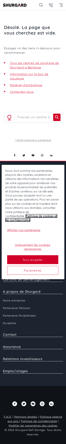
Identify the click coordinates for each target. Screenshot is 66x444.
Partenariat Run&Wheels (19, 315)
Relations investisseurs (23, 359)
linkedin (51, 155)
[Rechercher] (56, 117)
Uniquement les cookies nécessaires (32, 246)
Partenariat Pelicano (16, 308)
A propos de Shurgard (22, 291)
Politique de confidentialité (39, 421)
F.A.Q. (8, 416)
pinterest (42, 155)
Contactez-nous (22, 92)
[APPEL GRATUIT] (51, 5)
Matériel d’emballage (26, 85)
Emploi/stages (15, 371)
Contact (10, 334)
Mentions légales (25, 416)
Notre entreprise (14, 300)
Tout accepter (33, 259)
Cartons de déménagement (26, 279)
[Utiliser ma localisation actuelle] (9, 117)
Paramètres (32, 270)
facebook (14, 155)
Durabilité (9, 323)
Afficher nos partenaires (23, 230)
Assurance (12, 347)
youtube (33, 155)
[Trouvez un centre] (41, 5)
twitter (23, 155)
